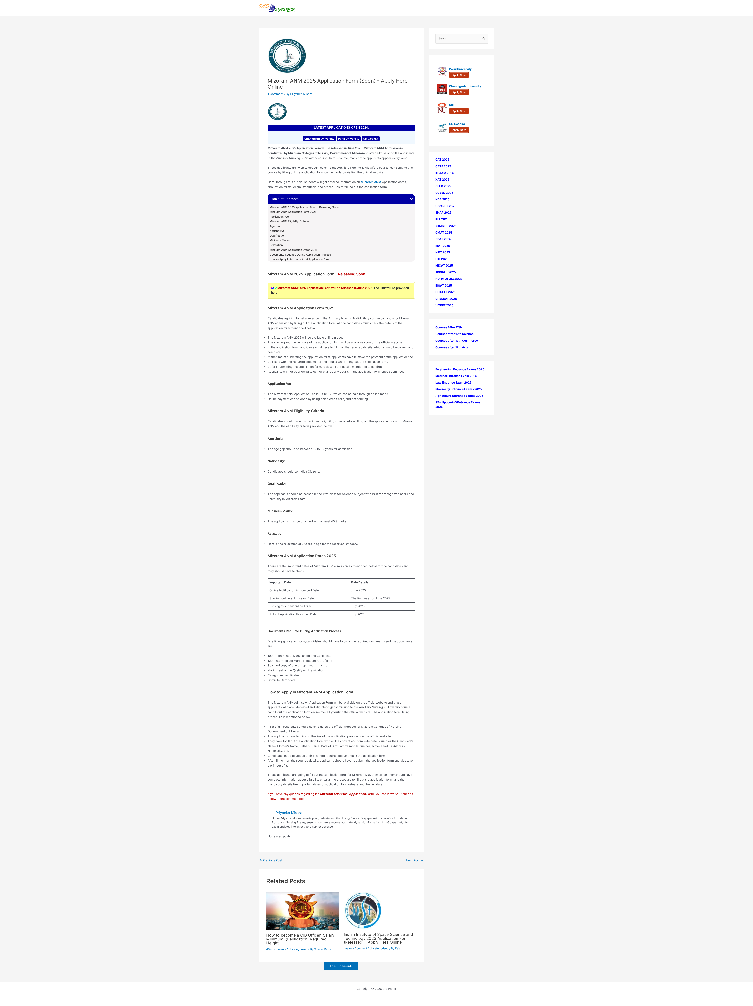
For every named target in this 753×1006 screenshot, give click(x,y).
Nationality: (277, 230)
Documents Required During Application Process (300, 254)
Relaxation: (277, 245)
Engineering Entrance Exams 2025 (459, 369)
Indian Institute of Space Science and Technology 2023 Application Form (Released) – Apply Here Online (378, 938)
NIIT (452, 105)
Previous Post (270, 860)
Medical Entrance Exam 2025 (456, 376)
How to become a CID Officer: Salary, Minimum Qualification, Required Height (300, 939)
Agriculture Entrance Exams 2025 (459, 396)
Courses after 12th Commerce (456, 340)
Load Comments (341, 966)
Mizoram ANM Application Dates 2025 (293, 249)
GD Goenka (370, 138)
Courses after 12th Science (454, 334)
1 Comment (275, 94)
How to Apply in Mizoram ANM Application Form (300, 259)
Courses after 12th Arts (451, 347)
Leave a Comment (355, 948)
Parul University (348, 138)
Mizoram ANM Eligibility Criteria (289, 221)
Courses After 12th (448, 327)
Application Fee (279, 216)
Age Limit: (276, 226)
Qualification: (278, 235)
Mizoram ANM (371, 182)
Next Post (414, 860)
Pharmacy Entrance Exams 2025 (458, 389)
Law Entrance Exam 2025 (453, 382)
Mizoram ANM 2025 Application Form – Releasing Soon (304, 207)
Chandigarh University (319, 138)
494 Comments (276, 949)
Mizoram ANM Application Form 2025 (293, 211)
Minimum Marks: (280, 240)
